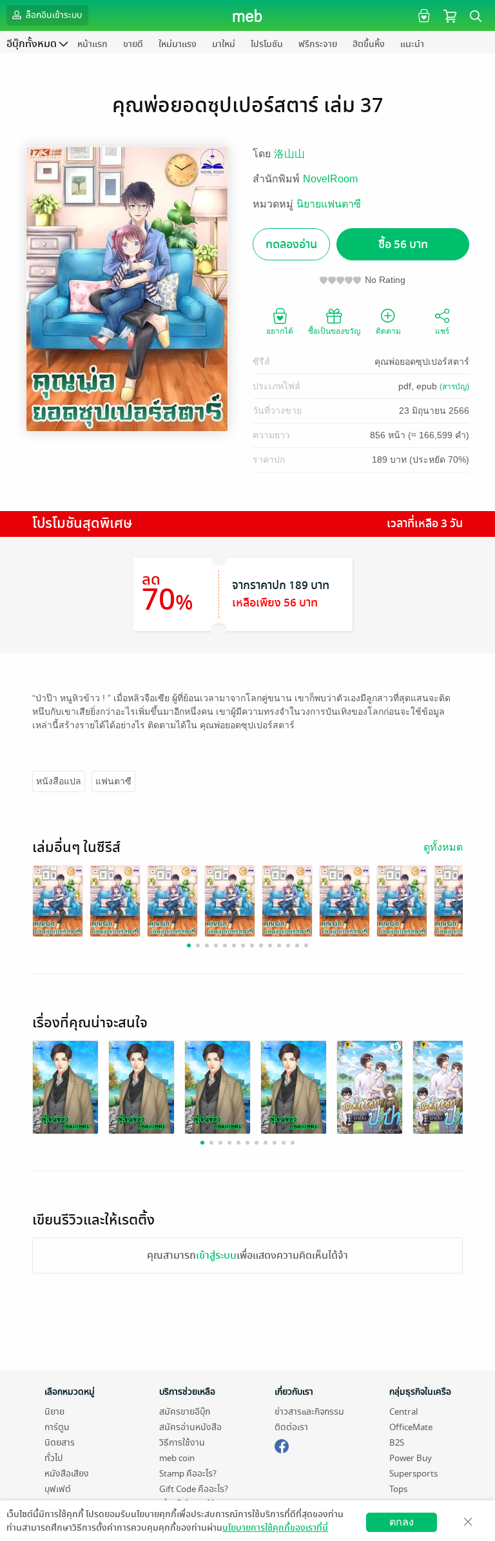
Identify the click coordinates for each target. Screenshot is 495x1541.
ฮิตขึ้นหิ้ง (369, 44)
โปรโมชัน (267, 44)
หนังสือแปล (58, 781)
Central (403, 1412)
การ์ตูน (57, 1427)
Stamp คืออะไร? (188, 1473)
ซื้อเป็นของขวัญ (334, 331)
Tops (398, 1489)
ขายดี (133, 44)
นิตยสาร (59, 1442)
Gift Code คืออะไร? (193, 1489)
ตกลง (401, 1522)
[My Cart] (450, 15)
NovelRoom (330, 178)
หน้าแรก (92, 44)
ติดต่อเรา (291, 1427)
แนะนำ (412, 44)
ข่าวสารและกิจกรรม (309, 1412)
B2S (396, 1442)
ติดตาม (388, 331)
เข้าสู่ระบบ (216, 1255)
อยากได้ (279, 331)
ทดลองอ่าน (291, 244)
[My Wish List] (422, 15)
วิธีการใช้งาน (182, 1442)
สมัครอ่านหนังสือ (190, 1427)
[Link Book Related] (65, 1086)
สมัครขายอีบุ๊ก (184, 1412)
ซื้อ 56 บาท (403, 244)
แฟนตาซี (113, 781)
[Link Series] (57, 900)
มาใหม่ (223, 44)
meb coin (177, 1458)
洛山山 (289, 153)
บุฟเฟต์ (57, 1489)
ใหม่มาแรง (178, 44)
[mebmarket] (282, 1444)
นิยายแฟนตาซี (328, 204)
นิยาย (54, 1412)
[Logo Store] (247, 15)
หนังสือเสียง (66, 1473)
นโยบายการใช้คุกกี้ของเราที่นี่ (275, 1528)
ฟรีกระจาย (317, 44)
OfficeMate (410, 1427)
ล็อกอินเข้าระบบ (53, 15)
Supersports (413, 1473)
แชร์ (442, 331)
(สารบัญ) (454, 386)
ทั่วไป (53, 1458)
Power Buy (410, 1458)
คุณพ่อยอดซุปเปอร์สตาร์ (421, 361)
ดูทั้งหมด (443, 847)
